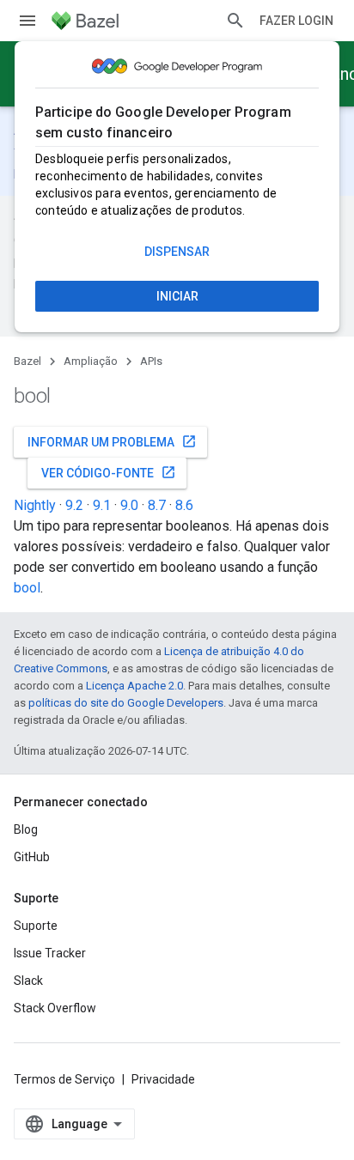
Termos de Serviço (64, 1079)
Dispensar (177, 251)
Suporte (36, 925)
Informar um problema (112, 441)
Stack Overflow (55, 1008)
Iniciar (177, 296)
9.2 (74, 505)
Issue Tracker (50, 953)
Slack (28, 980)
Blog (26, 829)
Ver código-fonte (108, 472)
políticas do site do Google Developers (125, 702)
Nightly (35, 505)
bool (27, 588)
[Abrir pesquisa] (235, 20)
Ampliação (91, 361)
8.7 (157, 505)
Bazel (27, 361)
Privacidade (163, 1079)
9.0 (129, 505)
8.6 (184, 505)
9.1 (102, 505)
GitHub (32, 857)
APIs (151, 361)
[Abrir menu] (27, 20)
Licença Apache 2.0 (134, 685)
